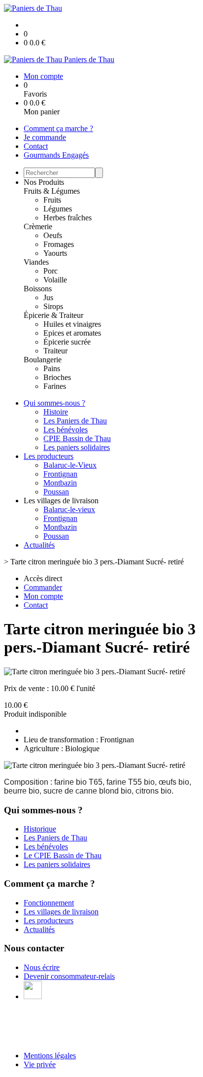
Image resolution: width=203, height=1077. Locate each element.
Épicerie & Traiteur (53, 315)
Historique (40, 829)
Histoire (55, 412)
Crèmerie (38, 226)
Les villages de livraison (61, 911)
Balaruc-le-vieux (69, 509)
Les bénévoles (65, 429)
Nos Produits (44, 182)
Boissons (38, 288)
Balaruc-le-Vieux (70, 465)
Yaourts (55, 253)
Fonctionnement (49, 903)
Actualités (39, 545)
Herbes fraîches (67, 217)
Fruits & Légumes (52, 191)
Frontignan (60, 474)
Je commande (45, 137)
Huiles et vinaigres (72, 324)
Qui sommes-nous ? (54, 403)
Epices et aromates (72, 333)
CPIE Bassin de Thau (77, 438)
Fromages (58, 244)
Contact (36, 146)
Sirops (53, 306)
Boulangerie (43, 359)
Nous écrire (42, 967)
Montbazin (60, 483)
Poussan (56, 491)
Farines (54, 386)
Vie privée (40, 1064)
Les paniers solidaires (76, 447)
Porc (50, 271)
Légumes (57, 209)
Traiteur (55, 351)
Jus (48, 297)
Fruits (52, 200)
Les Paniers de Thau (75, 421)
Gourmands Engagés (56, 155)
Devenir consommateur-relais (69, 976)
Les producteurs (48, 456)
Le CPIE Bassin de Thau (63, 855)
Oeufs (52, 235)
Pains (51, 368)
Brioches (57, 377)
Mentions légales (50, 1055)
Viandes (36, 262)
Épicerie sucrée (67, 342)
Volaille (55, 280)
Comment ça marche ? (58, 128)
